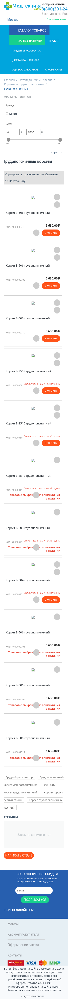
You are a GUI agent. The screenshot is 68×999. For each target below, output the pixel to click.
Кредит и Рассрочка (26, 50)
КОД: (8, 227)
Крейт (13, 114)
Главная (9, 80)
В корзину (51, 232)
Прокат (54, 40)
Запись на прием (30, 40)
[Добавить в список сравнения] (57, 204)
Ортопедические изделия (35, 80)
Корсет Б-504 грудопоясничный (28, 580)
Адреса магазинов (25, 69)
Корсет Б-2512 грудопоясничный (29, 475)
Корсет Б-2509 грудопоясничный (29, 371)
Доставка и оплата (25, 60)
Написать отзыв (18, 855)
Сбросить (56, 152)
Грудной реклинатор (19, 777)
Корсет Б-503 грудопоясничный (28, 527)
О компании (53, 69)
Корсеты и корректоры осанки (24, 84)
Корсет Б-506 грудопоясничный (28, 212)
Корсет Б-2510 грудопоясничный (29, 423)
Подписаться (35, 900)
